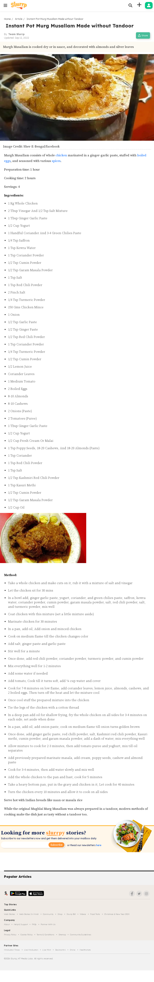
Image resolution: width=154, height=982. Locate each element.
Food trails (95, 914)
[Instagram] (146, 894)
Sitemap (62, 934)
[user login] (149, 5)
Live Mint (46, 950)
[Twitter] (139, 894)
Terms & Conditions (45, 934)
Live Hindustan (31, 950)
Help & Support (21, 924)
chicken (61, 155)
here (98, 845)
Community (48, 914)
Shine (72, 950)
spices (56, 161)
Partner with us (48, 924)
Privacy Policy (10, 934)
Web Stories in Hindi (29, 914)
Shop (60, 914)
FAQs (34, 924)
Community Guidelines (80, 934)
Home (7, 18)
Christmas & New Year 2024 (117, 914)
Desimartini (60, 950)
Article (18, 18)
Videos (83, 914)
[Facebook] (132, 894)
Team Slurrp (16, 34)
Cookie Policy (26, 934)
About (7, 924)
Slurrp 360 (71, 914)
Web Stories (9, 914)
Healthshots (85, 950)
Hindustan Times (12, 950)
